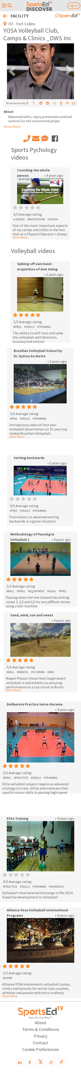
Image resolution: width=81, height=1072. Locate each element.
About (40, 1022)
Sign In (73, 6)
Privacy (40, 1036)
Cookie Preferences (40, 1049)
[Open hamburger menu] (4, 5)
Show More (20, 237)
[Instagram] (51, 1062)
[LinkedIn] (19, 1062)
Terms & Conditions (40, 1029)
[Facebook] (29, 1062)
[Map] (7, 23)
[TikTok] (61, 1061)
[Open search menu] (9, 5)
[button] (12, 71)
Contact (40, 1042)
